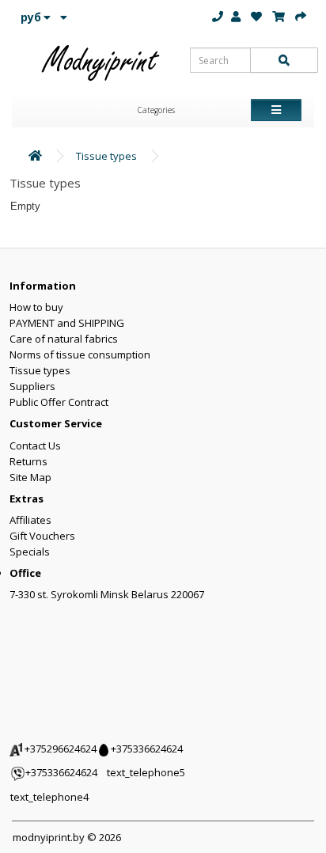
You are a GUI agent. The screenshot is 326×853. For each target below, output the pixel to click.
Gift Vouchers (42, 536)
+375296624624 (59, 748)
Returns (28, 461)
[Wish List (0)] (256, 16)
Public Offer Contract (58, 402)
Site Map (30, 477)
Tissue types (106, 156)
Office (25, 573)
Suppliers (32, 386)
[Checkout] (300, 16)
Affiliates (30, 520)
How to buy (36, 307)
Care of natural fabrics (63, 339)
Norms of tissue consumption (79, 354)
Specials (29, 551)
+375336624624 (145, 748)
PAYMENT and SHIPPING (66, 323)
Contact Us (35, 445)
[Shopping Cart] (278, 16)
